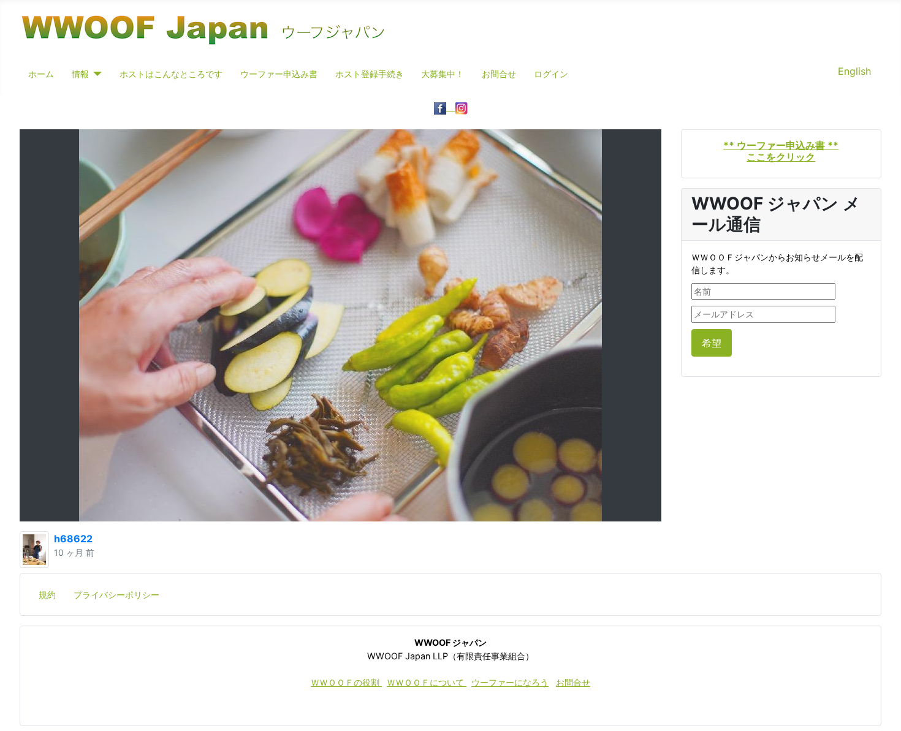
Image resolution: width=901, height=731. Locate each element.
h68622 (73, 538)
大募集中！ (442, 74)
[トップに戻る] (879, 708)
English (854, 71)
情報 (80, 74)
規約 (47, 594)
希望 (711, 343)
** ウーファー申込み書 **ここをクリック (780, 151)
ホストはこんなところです (171, 74)
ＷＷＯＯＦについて (426, 682)
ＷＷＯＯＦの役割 (346, 682)
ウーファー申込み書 (278, 74)
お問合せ (499, 74)
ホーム (41, 74)
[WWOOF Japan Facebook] (444, 107)
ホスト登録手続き (369, 74)
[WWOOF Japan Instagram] (461, 107)
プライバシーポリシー (116, 594)
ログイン (551, 74)
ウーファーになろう (510, 682)
